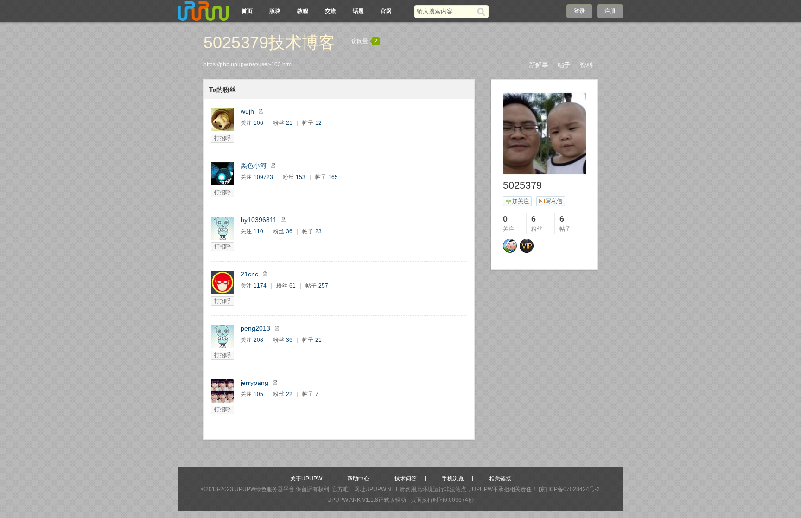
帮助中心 (358, 478)
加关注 (520, 201)
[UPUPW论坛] (203, 11)
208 (258, 340)
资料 (586, 65)
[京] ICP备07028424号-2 (569, 489)
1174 (260, 285)
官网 (386, 11)
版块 (274, 11)
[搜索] (483, 11)
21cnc (249, 274)
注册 (610, 11)
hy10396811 (259, 220)
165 (333, 177)
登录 (579, 11)
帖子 (564, 65)
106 (258, 123)
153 (300, 177)
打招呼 (222, 138)
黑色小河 (254, 165)
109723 (263, 177)
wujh (247, 111)
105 (258, 394)
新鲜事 (538, 65)
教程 (302, 11)
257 (323, 285)
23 (318, 231)
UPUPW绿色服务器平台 (264, 489)
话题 (358, 11)
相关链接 (500, 478)
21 (289, 123)
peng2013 (255, 328)
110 (258, 231)
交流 (330, 11)
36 (289, 231)
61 (292, 285)
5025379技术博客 (269, 42)
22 (289, 394)
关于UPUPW (306, 478)
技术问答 (405, 478)
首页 (247, 11)
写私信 (554, 201)
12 (318, 123)
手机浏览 (453, 478)
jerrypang (254, 382)
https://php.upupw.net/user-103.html (248, 64)
